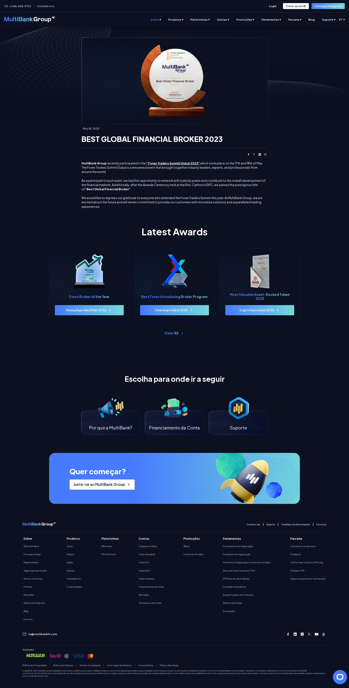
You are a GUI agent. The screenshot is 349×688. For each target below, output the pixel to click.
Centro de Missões (193, 554)
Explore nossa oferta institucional (307, 578)
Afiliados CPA (297, 570)
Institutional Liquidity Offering (306, 562)
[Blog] (315, 19)
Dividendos (229, 611)
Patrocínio (29, 594)
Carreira (28, 619)
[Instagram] (302, 634)
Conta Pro (144, 562)
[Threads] (324, 634)
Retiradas (144, 594)
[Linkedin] (295, 634)
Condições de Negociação (236, 554)
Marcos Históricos (33, 578)
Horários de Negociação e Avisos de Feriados (247, 562)
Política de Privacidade (35, 665)
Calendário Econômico (234, 586)
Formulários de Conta (150, 602)
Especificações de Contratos (238, 594)
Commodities (74, 578)
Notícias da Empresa (34, 602)
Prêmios (28, 586)
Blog (26, 611)
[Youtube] (317, 634)
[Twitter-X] (309, 634)
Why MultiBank (31, 546)
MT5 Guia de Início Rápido (236, 578)
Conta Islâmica (146, 578)
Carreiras (321, 524)
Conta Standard (147, 554)
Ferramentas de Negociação (238, 546)
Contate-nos (45, 6)
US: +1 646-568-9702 (17, 6)
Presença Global (32, 554)
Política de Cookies (63, 665)
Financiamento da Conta (151, 586)
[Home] (29, 19)
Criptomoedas (74, 586)
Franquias (295, 554)
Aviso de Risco (145, 665)
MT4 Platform (108, 554)
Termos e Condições (90, 665)
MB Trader (106, 546)
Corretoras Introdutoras (303, 546)
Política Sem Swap (232, 602)
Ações (70, 562)
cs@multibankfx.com (42, 634)
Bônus (187, 546)
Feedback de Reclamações (295, 524)
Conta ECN (144, 570)
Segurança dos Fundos (35, 570)
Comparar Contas (148, 546)
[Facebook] (288, 634)
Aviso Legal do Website (119, 665)
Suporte (270, 524)
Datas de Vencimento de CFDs (239, 570)
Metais (70, 554)
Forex (70, 546)
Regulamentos (31, 562)
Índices (71, 570)
